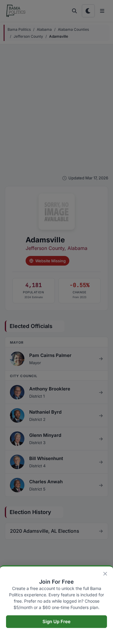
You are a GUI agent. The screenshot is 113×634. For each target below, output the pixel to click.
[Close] (105, 573)
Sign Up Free (56, 621)
